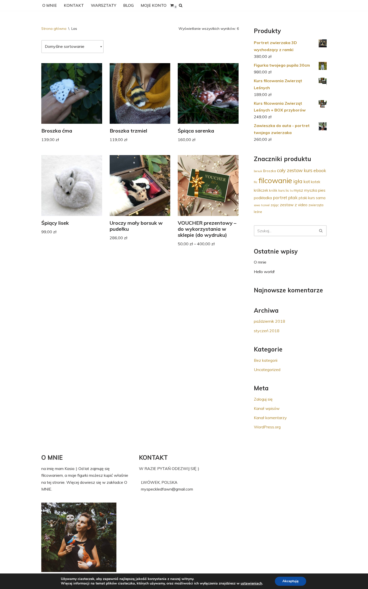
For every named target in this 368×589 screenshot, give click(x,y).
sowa (257, 205)
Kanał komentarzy (270, 417)
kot (306, 181)
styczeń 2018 (266, 330)
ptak (293, 197)
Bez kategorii (265, 360)
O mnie (260, 262)
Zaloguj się (263, 399)
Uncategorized (267, 369)
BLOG (128, 5)
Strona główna (53, 28)
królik (273, 190)
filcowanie (275, 180)
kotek (315, 181)
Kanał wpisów (267, 408)
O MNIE (49, 5)
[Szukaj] (180, 5)
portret (280, 197)
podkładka (263, 197)
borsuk (258, 171)
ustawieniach (251, 583)
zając (275, 205)
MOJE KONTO (153, 5)
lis (291, 190)
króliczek (261, 190)
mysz (298, 190)
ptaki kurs (307, 197)
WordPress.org (267, 426)
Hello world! (264, 271)
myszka (310, 190)
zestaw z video (293, 204)
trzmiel (265, 205)
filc (255, 182)
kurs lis (283, 190)
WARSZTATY (103, 5)
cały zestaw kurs (294, 170)
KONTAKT (74, 5)
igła (297, 181)
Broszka (269, 171)
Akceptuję (290, 581)
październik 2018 (269, 321)
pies (321, 190)
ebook (319, 170)
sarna (320, 197)
